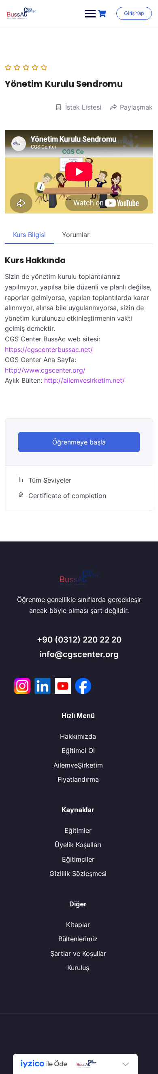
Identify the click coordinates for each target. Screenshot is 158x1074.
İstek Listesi (83, 107)
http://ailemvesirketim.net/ (84, 380)
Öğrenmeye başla (79, 442)
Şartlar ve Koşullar (78, 953)
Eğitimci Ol (78, 750)
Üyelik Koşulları (78, 845)
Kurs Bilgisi (29, 235)
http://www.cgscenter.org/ (45, 370)
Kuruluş (78, 968)
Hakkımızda (78, 736)
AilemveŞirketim (78, 765)
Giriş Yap (134, 13)
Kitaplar (78, 925)
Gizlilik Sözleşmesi (78, 873)
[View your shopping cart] (103, 13)
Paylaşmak (136, 107)
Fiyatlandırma (78, 779)
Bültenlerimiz (78, 939)
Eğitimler (78, 830)
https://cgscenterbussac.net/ (49, 349)
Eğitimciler (78, 859)
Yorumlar (76, 235)
